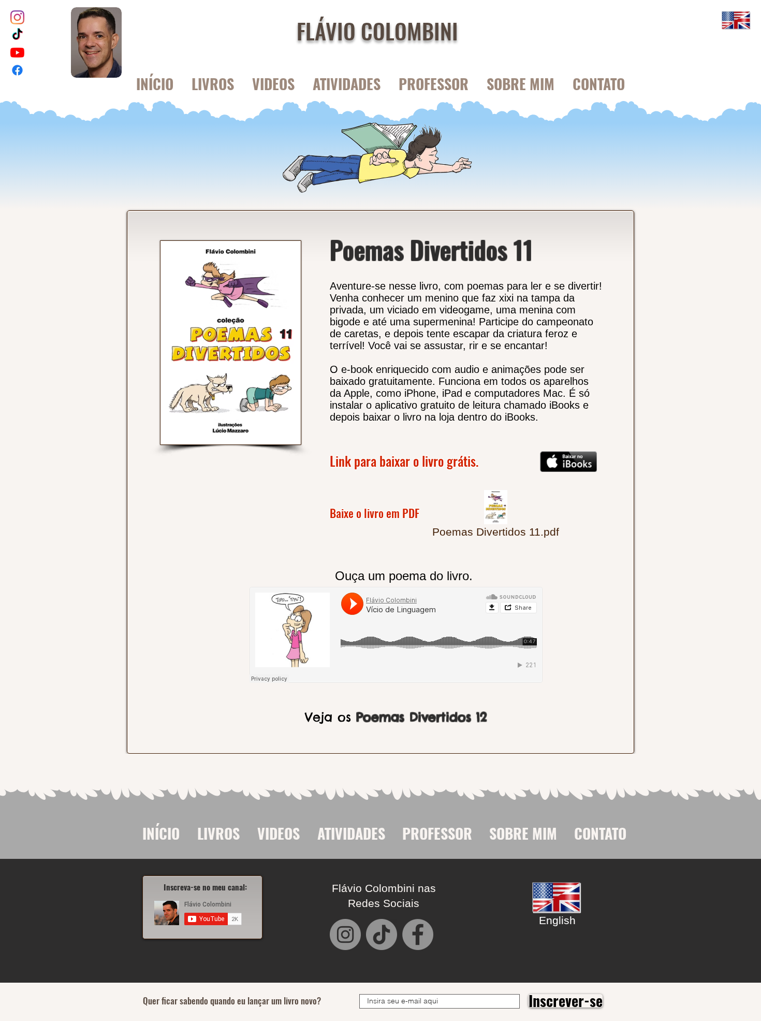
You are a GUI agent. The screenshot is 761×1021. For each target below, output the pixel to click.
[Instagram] (17, 17)
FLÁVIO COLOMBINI (377, 31)
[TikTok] (17, 35)
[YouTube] (17, 53)
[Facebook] (17, 70)
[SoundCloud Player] (396, 635)
